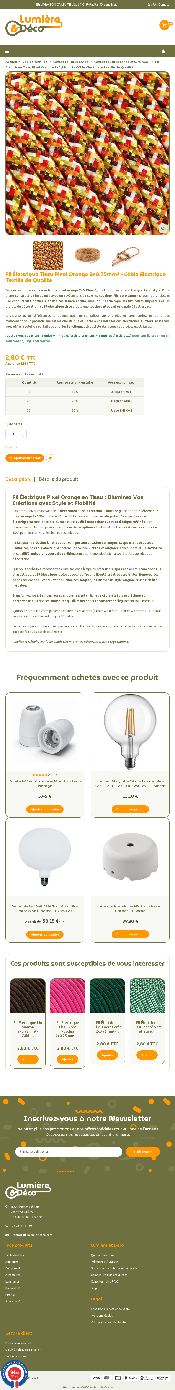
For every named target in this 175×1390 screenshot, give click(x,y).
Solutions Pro (14, 1301)
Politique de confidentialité (108, 1322)
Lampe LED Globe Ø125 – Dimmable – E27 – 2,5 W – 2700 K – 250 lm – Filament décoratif (130, 783)
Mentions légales (102, 1315)
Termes (109, 1387)
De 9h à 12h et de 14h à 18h (23, 1349)
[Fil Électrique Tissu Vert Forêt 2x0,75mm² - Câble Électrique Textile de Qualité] (107, 996)
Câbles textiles (14, 1255)
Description (17, 479)
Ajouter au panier (27, 458)
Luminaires (12, 1281)
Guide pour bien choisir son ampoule (114, 1268)
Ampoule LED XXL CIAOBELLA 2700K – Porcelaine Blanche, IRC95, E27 (44, 908)
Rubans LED (13, 1288)
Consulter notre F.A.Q (104, 1281)
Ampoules (11, 1261)
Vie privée (98, 1387)
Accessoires (12, 1274)
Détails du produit (58, 479)
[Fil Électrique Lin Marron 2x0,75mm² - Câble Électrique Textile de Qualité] (27, 996)
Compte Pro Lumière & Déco (109, 1274)
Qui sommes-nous (102, 1255)
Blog (94, 1288)
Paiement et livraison (104, 1261)
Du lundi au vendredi (18, 1343)
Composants (13, 1268)
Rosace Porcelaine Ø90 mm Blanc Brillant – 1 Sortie (130, 908)
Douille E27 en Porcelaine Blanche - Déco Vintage (45, 783)
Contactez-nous (15, 1356)
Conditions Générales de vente (110, 1309)
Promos (10, 1294)
